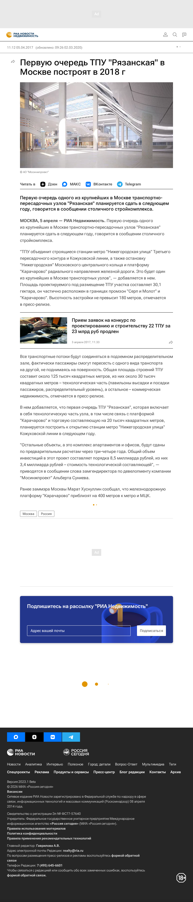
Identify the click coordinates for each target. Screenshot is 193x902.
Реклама (42, 772)
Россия (46, 514)
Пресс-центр (104, 772)
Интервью (55, 764)
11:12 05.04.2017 (20, 47)
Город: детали (99, 764)
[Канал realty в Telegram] (71, 737)
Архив (175, 772)
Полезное (75, 764)
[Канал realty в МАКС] (16, 737)
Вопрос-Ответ (126, 764)
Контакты (157, 772)
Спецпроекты (18, 772)
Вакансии (14, 791)
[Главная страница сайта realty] (30, 34)
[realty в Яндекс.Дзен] (34, 737)
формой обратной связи (26, 875)
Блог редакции (132, 772)
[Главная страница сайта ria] (7, 34)
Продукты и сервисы (71, 772)
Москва (28, 514)
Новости (13, 764)
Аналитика (33, 764)
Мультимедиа (153, 764)
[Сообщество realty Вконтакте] (53, 737)
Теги (172, 764)
